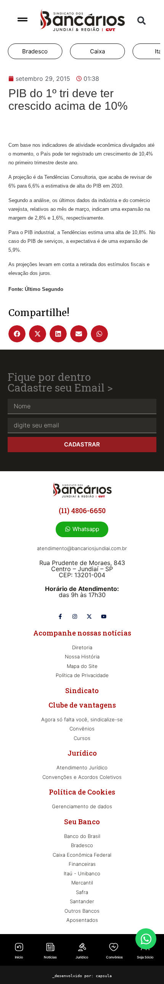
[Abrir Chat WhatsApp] (145, 938)
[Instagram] (74, 616)
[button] (141, 20)
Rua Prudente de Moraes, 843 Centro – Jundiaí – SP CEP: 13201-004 (82, 569)
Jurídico (82, 957)
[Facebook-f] (60, 616)
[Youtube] (103, 616)
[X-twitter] (89, 616)
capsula (104, 976)
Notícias (50, 957)
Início (19, 957)
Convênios (114, 957)
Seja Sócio (145, 957)
